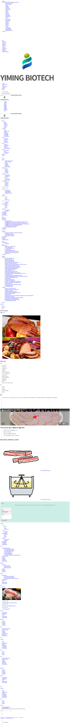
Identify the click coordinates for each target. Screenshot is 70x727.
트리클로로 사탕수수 (9, 30)
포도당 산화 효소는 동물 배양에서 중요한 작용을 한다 (14, 297)
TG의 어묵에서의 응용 (9, 247)
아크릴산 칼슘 (8, 16)
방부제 (8, 2)
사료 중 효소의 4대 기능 (9, 285)
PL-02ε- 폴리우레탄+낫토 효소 (9, 577)
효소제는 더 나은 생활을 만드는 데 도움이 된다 (13, 281)
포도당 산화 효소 (8, 4)
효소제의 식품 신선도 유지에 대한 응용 (11, 289)
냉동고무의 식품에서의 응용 (10, 293)
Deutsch (5, 105)
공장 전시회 (4, 42)
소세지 (6, 196)
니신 (6, 18)
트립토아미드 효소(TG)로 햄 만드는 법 (11, 252)
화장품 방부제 (6, 136)
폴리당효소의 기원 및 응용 (9, 296)
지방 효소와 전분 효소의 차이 (10, 280)
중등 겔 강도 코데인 (7, 566)
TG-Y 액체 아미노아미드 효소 (46, 499)
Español (5, 106)
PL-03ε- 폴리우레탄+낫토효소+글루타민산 (11, 578)
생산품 (3, 1)
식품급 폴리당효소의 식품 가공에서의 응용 (12, 299)
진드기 (7, 11)
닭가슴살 (5, 532)
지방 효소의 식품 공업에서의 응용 (11, 291)
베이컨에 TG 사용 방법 (9, 233)
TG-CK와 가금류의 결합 (8, 553)
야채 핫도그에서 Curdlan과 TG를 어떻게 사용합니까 (14, 232)
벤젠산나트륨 (8, 20)
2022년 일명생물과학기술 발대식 (10, 226)
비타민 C (7, 24)
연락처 (3, 89)
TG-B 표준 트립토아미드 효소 (46, 470)
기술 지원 (4, 47)
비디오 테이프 (4, 86)
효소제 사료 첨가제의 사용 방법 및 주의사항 (12, 292)
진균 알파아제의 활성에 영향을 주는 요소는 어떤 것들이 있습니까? (16, 276)
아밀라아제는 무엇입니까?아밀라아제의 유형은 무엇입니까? (15, 273)
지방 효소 (7, 6)
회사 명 (2, 503)
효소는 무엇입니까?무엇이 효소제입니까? (12, 262)
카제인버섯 (7, 21)
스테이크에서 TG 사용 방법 (9, 234)
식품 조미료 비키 (8, 294)
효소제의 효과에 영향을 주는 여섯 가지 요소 (12, 272)
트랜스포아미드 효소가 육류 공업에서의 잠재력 (13, 284)
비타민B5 (7, 23)
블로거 (3, 88)
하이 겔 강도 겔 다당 (7, 567)
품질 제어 (4, 44)
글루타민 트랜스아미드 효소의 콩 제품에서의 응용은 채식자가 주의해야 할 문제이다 (19, 295)
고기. (5, 129)
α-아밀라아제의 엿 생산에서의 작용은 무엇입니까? (13, 275)
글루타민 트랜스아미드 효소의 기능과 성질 (12, 267)
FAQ (3, 85)
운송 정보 (4, 50)
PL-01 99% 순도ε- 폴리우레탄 (9, 576)
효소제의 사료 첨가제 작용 (9, 258)
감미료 (17, 2)
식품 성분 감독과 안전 (9, 259)
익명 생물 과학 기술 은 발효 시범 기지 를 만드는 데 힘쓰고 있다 (15, 222)
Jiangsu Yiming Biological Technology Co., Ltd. (11, 717)
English (5, 101)
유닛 (3, 40)
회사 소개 (4, 41)
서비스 (3, 46)
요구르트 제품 (6, 539)
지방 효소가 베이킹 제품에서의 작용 (11, 277)
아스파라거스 (8, 27)
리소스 (3, 83)
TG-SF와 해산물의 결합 (8, 554)
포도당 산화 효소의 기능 (9, 270)
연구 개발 (4, 87)
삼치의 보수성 (7, 253)
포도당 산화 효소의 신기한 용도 (10, 269)
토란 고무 (7, 14)
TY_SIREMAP (2, 718)
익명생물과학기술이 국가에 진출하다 (11, 225)
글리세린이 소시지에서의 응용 (10, 246)
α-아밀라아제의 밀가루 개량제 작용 (11, 271)
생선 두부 (5, 534)
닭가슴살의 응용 (8, 249)
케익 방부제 (6, 134)
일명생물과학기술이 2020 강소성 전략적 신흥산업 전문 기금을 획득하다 (17, 223)
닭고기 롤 (5, 531)
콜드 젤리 (7, 12)
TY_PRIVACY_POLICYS (9, 718)
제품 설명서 (7, 243)
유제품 (5, 132)
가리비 (5, 536)
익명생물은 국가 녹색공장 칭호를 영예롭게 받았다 (13, 224)
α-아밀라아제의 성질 (8, 283)
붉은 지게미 (8, 8)
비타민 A (7, 22)
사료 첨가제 (12, 2)
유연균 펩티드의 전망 (8, 274)
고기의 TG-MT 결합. (7, 552)
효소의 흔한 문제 (5, 633)
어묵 (5, 535)
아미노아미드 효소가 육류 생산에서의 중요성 (12, 266)
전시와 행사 (4, 45)
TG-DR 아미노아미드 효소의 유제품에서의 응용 (12, 555)
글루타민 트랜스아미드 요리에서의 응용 (12, 265)
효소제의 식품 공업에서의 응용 (10, 288)
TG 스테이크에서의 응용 (9, 248)
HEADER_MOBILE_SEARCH (16, 95)
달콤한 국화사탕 (8, 29)
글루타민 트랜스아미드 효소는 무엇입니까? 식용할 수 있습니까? (16, 264)
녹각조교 (7, 13)
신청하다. (4, 31)
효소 (3, 2)
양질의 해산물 (6, 131)
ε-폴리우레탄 (8, 15)
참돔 (5, 537)
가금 (5, 130)
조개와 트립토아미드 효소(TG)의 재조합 (12, 251)
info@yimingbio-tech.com (6, 93)
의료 (1, 585)
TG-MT (3, 312)
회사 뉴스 (4, 43)
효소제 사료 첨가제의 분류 (9, 261)
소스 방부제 (6, 135)
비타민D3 (7, 25)
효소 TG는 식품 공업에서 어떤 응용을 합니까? (13, 282)
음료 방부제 (6, 133)
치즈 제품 (5, 540)
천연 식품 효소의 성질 (9, 286)
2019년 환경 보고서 (8, 220)
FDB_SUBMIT (4, 520)
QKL (1, 649)
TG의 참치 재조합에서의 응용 (10, 250)
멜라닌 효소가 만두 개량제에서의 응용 (11, 298)
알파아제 (7, 7)
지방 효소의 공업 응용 (9, 290)
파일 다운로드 (4, 84)
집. (2, 120)
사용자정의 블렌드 (5, 51)
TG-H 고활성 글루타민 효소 (8, 551)
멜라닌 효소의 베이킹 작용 (9, 279)
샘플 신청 (4, 49)
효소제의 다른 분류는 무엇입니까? (11, 263)
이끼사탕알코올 (8, 28)
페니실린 (7, 17)
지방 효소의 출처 (8, 278)
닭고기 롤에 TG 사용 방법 (9, 235)
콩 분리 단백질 (8, 9)
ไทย (5, 110)
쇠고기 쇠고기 (7, 199)
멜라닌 (7, 5)
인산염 (15, 2)
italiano (5, 107)
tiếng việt (5, 109)
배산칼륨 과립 (8, 19)
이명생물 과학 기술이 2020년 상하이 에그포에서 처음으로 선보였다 (16, 221)
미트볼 (6, 198)
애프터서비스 (4, 48)
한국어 (5, 103)
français (5, 104)
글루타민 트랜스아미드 (9, 3)
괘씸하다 (7, 10)
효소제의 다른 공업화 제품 (9, 260)
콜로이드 (5, 2)
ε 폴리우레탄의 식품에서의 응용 (10, 300)
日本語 (5, 102)
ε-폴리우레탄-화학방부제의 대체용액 (11, 268)
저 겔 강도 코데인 (7, 565)
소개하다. (4, 257)
